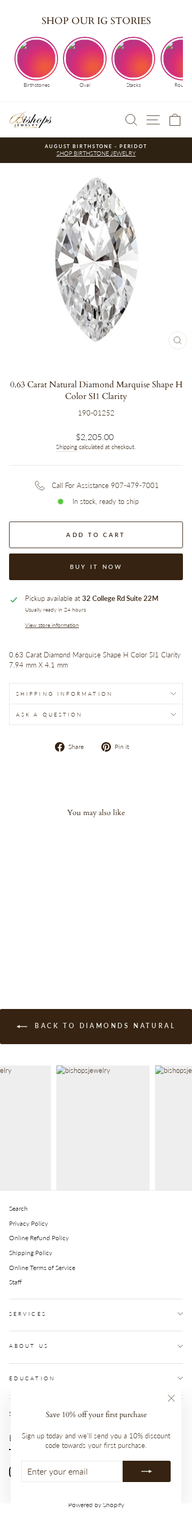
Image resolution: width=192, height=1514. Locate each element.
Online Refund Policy (39, 1238)
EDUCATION (32, 1378)
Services (27, 1313)
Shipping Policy (30, 1253)
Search (18, 1208)
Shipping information (64, 693)
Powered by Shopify (96, 1505)
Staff (15, 1282)
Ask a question (49, 714)
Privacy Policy (28, 1223)
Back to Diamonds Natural (103, 1026)
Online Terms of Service (42, 1268)
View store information (52, 625)
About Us (29, 1345)
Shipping (66, 446)
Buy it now (96, 566)
